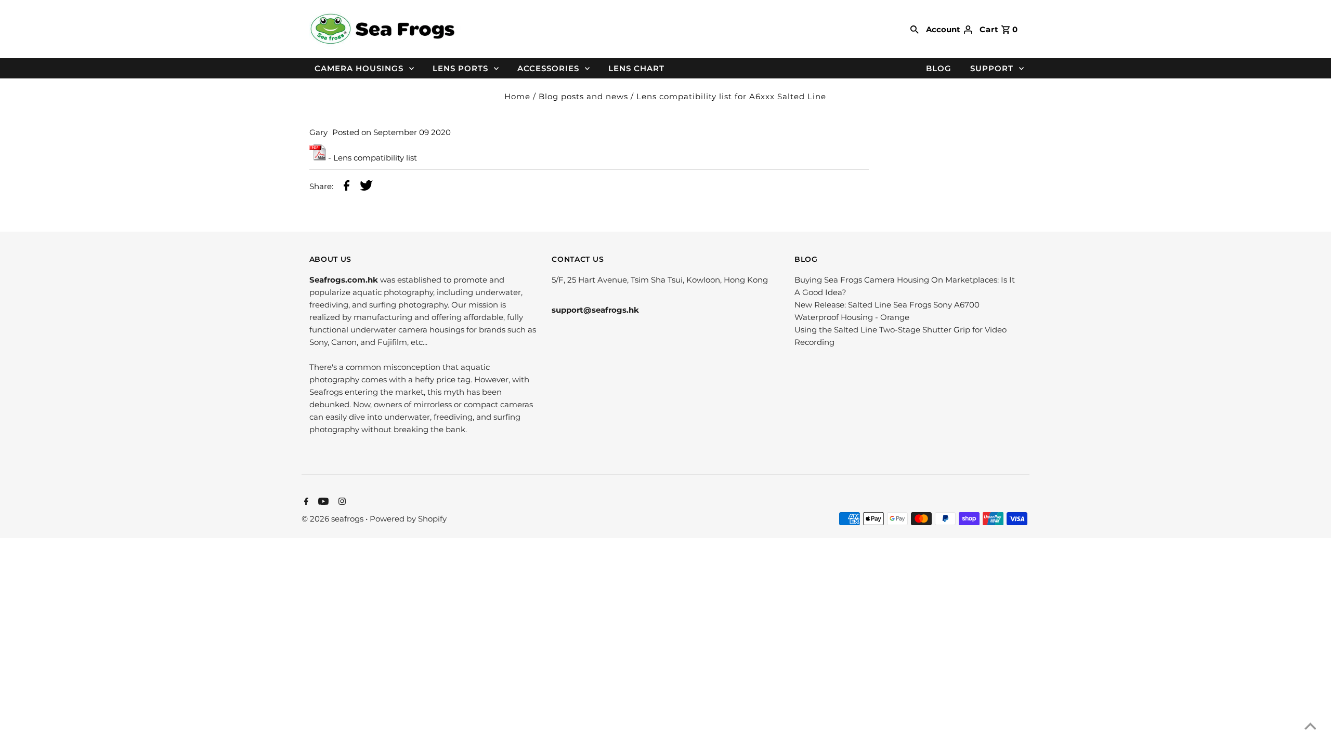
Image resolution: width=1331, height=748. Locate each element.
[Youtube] (322, 502)
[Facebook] (305, 502)
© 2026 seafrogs (334, 519)
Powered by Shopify (408, 519)
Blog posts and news (583, 96)
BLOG (938, 68)
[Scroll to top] (1310, 727)
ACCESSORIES (548, 68)
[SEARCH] (914, 29)
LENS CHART (636, 68)
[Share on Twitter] (366, 187)
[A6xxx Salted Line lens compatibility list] (317, 158)
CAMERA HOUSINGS (359, 68)
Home (517, 96)
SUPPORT (991, 68)
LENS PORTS (460, 68)
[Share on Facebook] (346, 187)
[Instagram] (341, 502)
